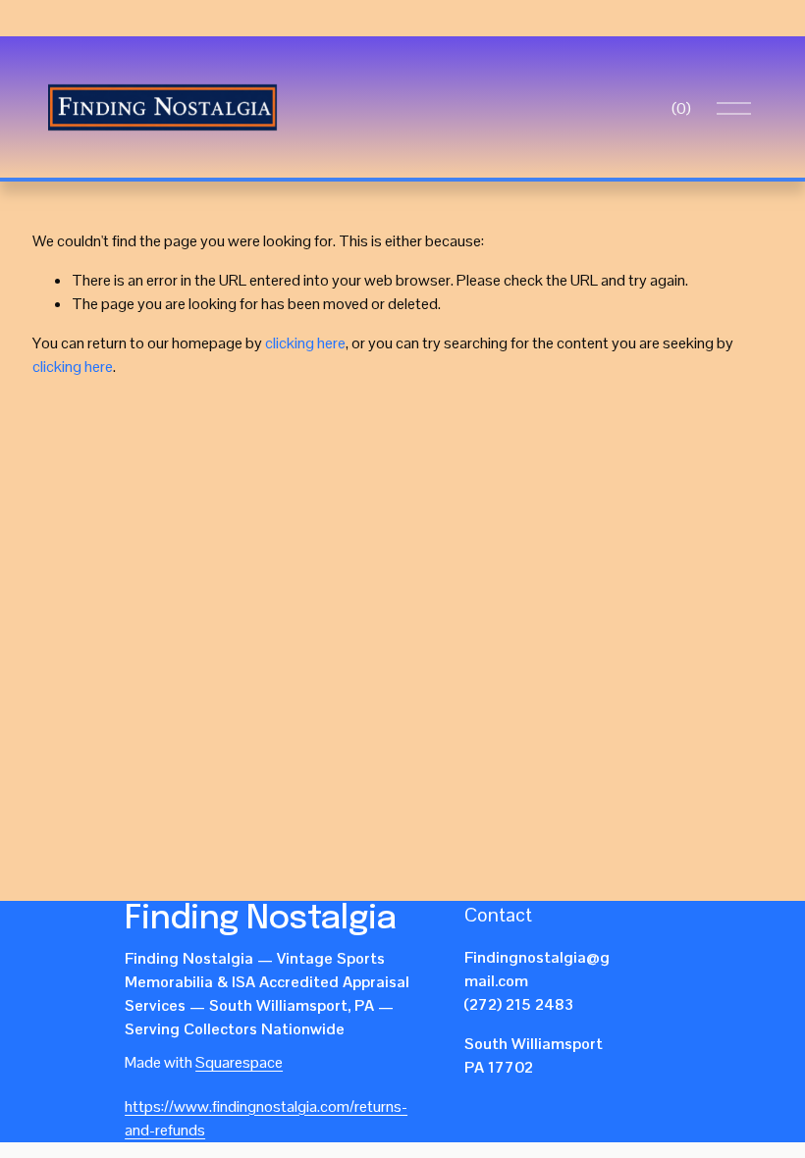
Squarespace (239, 1062)
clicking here (305, 343)
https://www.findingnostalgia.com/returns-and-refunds (266, 1118)
